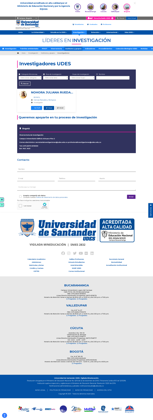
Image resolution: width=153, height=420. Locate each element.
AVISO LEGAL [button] (40, 390)
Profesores (107, 24)
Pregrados (72, 299)
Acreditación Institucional (116, 265)
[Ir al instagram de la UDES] (67, 253)
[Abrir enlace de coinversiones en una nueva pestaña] (129, 409)
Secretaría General (116, 259)
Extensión (95, 32)
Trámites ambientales (29, 49)
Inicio (20, 32)
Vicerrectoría (56, 49)
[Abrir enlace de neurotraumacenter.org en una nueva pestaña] (103, 409)
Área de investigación (53, 74)
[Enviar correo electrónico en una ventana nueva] (92, 386)
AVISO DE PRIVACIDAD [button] (84, 390)
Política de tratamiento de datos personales (52, 197)
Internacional (111, 32)
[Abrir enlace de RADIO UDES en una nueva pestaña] (50, 409)
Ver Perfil (37, 108)
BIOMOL (37, 97)
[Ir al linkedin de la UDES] (91, 253)
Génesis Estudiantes (76, 262)
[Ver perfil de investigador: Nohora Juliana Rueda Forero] (23, 94)
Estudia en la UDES (58, 32)
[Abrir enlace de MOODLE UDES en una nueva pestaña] (37, 409)
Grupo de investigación (80, 74)
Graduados (93, 24)
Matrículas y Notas (36, 265)
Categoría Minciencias (29, 74)
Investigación (78, 32)
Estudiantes (79, 24)
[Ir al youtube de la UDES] (79, 253)
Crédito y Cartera (36, 268)
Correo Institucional (77, 271)
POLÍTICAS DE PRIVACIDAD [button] (60, 390)
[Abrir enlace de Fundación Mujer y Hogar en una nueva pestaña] (76, 409)
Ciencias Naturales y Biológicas (45, 100)
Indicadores (90, 49)
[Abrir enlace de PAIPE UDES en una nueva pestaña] (23, 409)
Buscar (26, 84)
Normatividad (116, 262)
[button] (4, 415)
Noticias (144, 49)
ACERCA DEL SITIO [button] (104, 390)
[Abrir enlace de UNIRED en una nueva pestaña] (63, 409)
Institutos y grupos (73, 49)
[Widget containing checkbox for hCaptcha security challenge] (33, 206)
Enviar (131, 197)
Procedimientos (105, 49)
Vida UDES (129, 32)
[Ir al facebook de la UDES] (62, 253)
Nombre (101, 74)
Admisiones (36, 262)
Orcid (61, 108)
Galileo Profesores (76, 259)
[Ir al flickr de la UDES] (85, 253)
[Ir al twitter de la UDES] (73, 253)
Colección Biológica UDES (126, 49)
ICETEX (36, 271)
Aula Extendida (77, 265)
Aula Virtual (132, 18)
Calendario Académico (36, 259)
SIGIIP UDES (76, 268)
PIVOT (44, 49)
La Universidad (37, 32)
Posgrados (83, 299)
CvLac (50, 108)
